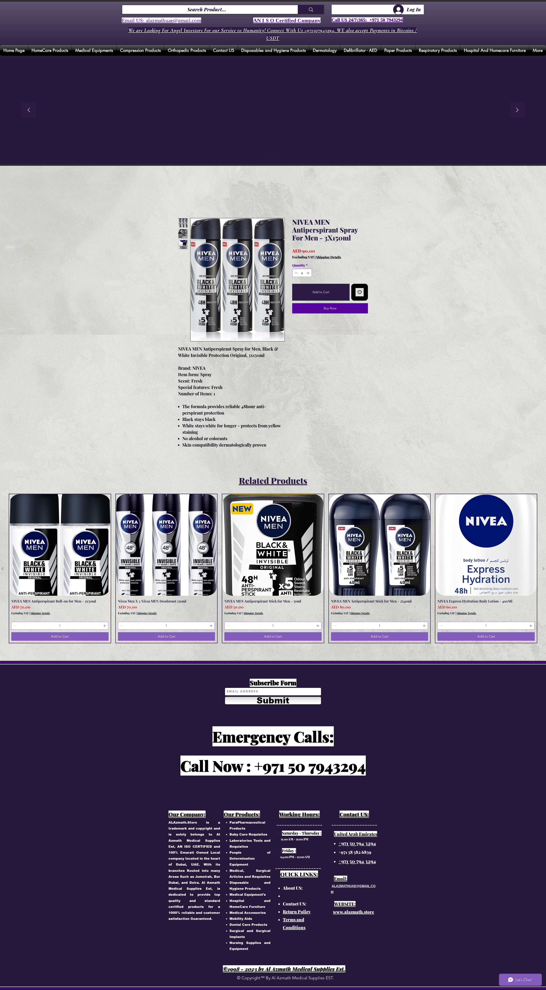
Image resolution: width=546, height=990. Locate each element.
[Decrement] (296, 274)
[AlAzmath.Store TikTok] (347, 152)
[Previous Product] (2, 569)
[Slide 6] (282, 154)
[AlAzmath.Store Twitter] (347, 111)
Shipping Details (328, 258)
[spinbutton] (302, 274)
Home (183, 203)
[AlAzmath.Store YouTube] (347, 132)
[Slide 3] (275, 154)
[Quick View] (60, 545)
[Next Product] (543, 569)
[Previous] (28, 110)
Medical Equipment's (247, 895)
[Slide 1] (267, 154)
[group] (273, 569)
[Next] (517, 110)
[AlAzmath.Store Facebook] (347, 91)
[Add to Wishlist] (359, 292)
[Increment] (308, 274)
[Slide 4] (278, 154)
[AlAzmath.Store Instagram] (347, 70)
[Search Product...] (311, 9)
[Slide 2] (271, 154)
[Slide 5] (263, 154)
